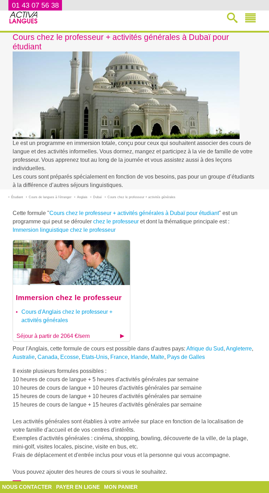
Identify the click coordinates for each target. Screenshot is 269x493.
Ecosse (69, 357)
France (119, 357)
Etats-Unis (95, 357)
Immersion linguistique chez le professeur (64, 230)
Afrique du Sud (204, 349)
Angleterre (239, 349)
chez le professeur (116, 221)
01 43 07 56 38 (35, 5)
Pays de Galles (186, 357)
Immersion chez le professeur (69, 297)
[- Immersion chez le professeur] (71, 262)
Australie (24, 357)
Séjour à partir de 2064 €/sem (53, 336)
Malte (157, 357)
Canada (47, 357)
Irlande (139, 357)
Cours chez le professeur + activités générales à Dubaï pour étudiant (134, 213)
